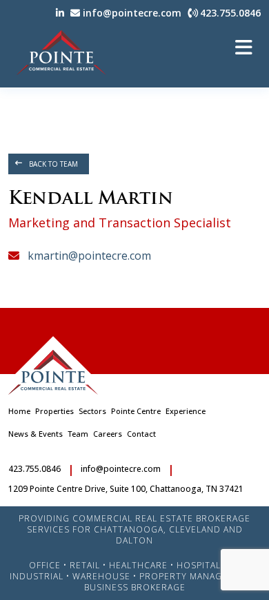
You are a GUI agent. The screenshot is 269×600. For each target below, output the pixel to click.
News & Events (35, 433)
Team (78, 433)
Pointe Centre (136, 411)
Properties (54, 411)
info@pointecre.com (130, 12)
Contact (141, 433)
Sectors (92, 411)
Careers (107, 433)
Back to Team (53, 164)
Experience (186, 411)
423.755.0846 (229, 12)
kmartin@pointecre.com (88, 255)
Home (19, 411)
